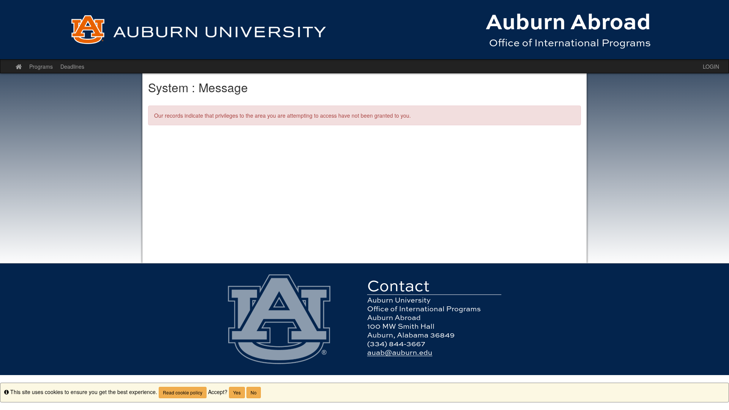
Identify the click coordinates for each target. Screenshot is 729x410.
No (254, 392)
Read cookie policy (182, 392)
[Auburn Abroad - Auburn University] (364, 29)
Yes (237, 392)
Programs (41, 66)
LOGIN (711, 66)
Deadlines (72, 66)
